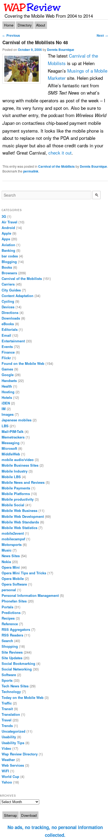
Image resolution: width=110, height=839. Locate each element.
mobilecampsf (13, 538)
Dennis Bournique (60, 49)
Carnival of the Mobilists (56, 166)
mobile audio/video (18, 459)
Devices (8, 306)
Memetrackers (13, 437)
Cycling (8, 301)
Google (8, 374)
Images (8, 414)
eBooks (8, 323)
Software (9, 674)
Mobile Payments (16, 487)
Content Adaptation (17, 295)
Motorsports (12, 544)
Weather (8, 759)
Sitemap (10, 815)
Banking (8, 250)
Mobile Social (13, 504)
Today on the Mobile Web (23, 697)
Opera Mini (11, 567)
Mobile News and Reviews (23, 482)
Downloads (11, 318)
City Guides (11, 290)
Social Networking (17, 669)
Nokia (6, 561)
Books (7, 267)
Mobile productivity (18, 499)
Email (6, 335)
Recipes (8, 618)
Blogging (9, 261)
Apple (6, 233)
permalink (30, 171)
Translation (11, 714)
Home (8, 25)
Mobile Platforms (16, 493)
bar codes (10, 256)
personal (9, 589)
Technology (11, 691)
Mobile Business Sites (20, 465)
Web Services (13, 765)
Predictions (11, 612)
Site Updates (12, 657)
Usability (9, 736)
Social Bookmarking (18, 663)
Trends (7, 725)
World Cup (10, 776)
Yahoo (7, 782)
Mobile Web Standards (20, 522)
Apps (6, 238)
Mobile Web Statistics (19, 527)
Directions (10, 312)
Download (29, 815)
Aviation (8, 244)
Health (7, 386)
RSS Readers (12, 635)
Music (6, 550)
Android (8, 227)
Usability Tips (13, 742)
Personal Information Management (30, 595)
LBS (5, 425)
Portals (7, 606)
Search (7, 640)
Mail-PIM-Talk (12, 431)
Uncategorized (13, 731)
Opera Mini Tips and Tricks (24, 572)
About (40, 25)
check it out (60, 152)
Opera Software (14, 584)
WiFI (5, 770)
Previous (11, 35)
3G (4, 216)
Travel (6, 719)
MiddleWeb (11, 453)
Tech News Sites (15, 685)
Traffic (7, 703)
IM (4, 408)
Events (7, 346)
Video (6, 748)
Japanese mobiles (17, 419)
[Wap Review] (32, 7)
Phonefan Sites (14, 601)
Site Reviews (12, 652)
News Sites (11, 555)
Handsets (9, 380)
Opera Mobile (13, 578)
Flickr (6, 357)
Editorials (10, 329)
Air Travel (9, 221)
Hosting (8, 391)
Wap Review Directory (20, 753)
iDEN (6, 403)
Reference (10, 623)
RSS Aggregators (16, 629)
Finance (8, 352)
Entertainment (13, 340)
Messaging (10, 442)
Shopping (10, 646)
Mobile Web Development (23, 516)
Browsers (9, 272)
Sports (7, 680)
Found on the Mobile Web (23, 363)
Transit (7, 708)
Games (7, 369)
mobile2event (13, 533)
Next (102, 35)
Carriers (8, 284)
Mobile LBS (11, 476)
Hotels (7, 397)
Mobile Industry (15, 471)
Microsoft (9, 448)
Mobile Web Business (19, 510)
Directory (25, 25)
